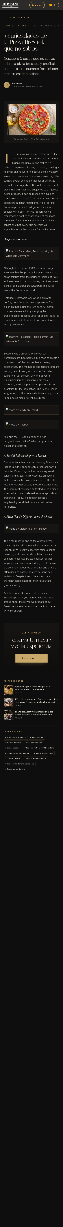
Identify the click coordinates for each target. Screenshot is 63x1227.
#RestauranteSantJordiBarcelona (39, 748)
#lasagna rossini (12, 748)
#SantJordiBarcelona (43, 753)
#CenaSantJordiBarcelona (17, 753)
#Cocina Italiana (12, 758)
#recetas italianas (13, 743)
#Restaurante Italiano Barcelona (19, 764)
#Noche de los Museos (15, 737)
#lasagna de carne (34, 743)
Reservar (37, 5)
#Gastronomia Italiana (15, 769)
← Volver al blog (20, 17)
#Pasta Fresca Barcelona (35, 758)
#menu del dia (36, 737)
